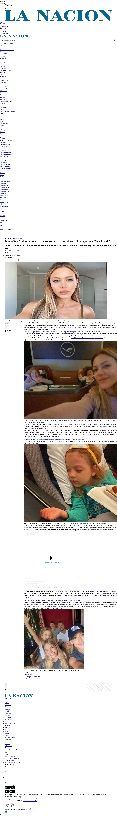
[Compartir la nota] (6, 326)
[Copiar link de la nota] (6, 328)
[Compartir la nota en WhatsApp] (8, 326)
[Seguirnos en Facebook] (6, 767)
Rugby (2, 119)
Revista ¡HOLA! (4, 183)
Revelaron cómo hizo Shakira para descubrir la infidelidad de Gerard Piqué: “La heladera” (53, 600)
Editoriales (3, 107)
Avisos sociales (5, 167)
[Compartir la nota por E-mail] (10, 331)
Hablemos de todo (6, 101)
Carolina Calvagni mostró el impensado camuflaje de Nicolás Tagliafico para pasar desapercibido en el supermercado (62, 332)
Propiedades (4, 68)
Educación (3, 91)
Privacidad (34, 801)
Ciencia (2, 99)
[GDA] (9, 807)
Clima (2, 52)
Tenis (1, 122)
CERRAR (2, 1)
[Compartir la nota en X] (8, 331)
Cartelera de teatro (6, 154)
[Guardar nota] (6, 323)
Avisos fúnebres (5, 165)
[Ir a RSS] (6, 783)
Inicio (4, 23)
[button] (58, 133)
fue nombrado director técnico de (45, 323)
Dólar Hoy (3, 64)
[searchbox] (57, 40)
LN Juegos (3, 130)
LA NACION (9, 239)
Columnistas (4, 109)
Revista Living (4, 187)
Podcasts (3, 142)
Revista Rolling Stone (7, 189)
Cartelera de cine (5, 152)
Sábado (2, 173)
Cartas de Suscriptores (7, 111)
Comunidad (4, 95)
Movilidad (3, 72)
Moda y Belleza (5, 144)
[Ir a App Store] (10, 793)
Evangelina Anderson (33, 677)
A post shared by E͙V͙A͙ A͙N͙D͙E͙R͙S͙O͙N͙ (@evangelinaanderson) (52, 587)
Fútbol (2, 117)
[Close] (6, 684)
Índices (2, 74)
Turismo (2, 132)
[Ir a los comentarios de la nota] (8, 323)
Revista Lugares (5, 185)
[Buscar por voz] (114, 40)
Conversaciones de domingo (9, 171)
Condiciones (27, 801)
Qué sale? (3, 150)
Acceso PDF (3, 160)
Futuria (2, 62)
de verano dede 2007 (91, 591)
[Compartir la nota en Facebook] (6, 331)
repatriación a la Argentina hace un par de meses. (87, 338)
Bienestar (3, 97)
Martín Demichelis (32, 679)
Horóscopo (3, 136)
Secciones (5, 26)
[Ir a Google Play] (10, 789)
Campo (2, 66)
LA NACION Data (5, 54)
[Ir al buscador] (6, 8)
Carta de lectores (5, 169)
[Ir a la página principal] (58, 21)
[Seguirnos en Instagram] (6, 777)
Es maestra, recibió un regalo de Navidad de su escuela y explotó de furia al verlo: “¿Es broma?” (54, 439)
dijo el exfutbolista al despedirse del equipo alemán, (41, 606)
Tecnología (3, 134)
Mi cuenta (5, 34)
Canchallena (4, 124)
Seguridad (3, 89)
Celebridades (28, 675)
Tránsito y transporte (7, 50)
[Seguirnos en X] (6, 772)
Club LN (4, 31)
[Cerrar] (29, 37)
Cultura (2, 93)
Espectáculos (17, 239)
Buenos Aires (4, 87)
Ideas (2, 175)
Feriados (3, 138)
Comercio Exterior (6, 70)
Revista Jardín (4, 191)
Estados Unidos (5, 81)
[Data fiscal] (6, 813)
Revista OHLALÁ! (5, 181)
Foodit (4, 29)
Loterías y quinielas (6, 140)
